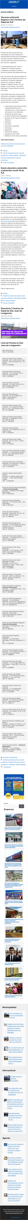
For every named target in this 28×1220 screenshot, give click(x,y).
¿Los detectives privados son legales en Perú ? (12, 963)
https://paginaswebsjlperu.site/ (14, 1213)
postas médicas (13, 155)
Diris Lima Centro (6, 221)
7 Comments (7, 767)
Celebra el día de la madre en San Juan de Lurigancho (13, 996)
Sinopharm (22, 155)
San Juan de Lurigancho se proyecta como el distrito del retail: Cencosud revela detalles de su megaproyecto (14, 885)
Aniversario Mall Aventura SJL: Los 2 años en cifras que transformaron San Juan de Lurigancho (14, 921)
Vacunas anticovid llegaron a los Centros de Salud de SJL (13, 19)
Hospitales (12, 764)
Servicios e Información (10, 757)
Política (5, 150)
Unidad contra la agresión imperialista (16, 1079)
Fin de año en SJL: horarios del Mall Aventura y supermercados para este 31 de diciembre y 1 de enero (13, 865)
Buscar (6, 803)
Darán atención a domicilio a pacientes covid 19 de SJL (14, 170)
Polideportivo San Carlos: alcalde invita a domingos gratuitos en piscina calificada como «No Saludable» (15, 1028)
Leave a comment (8, 162)
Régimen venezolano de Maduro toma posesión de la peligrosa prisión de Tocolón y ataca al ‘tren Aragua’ (15, 1104)
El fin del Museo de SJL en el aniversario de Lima (16, 1015)
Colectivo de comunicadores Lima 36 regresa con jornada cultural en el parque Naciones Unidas (15, 1185)
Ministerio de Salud (20, 298)
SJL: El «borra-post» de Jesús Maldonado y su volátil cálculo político (16, 1050)
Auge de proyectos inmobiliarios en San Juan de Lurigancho (13, 979)
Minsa (3, 300)
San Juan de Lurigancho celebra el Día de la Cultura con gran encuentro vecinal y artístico (15, 1148)
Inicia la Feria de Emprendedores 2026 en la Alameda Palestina (13, 828)
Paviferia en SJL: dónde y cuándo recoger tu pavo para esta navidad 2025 (14, 902)
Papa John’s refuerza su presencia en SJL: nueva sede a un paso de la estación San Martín (14, 846)
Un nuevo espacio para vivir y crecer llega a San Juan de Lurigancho (12, 940)
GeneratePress (15, 1217)
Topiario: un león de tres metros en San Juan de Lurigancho (15, 1040)
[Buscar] (21, 806)
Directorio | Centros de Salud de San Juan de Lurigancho (12, 310)
